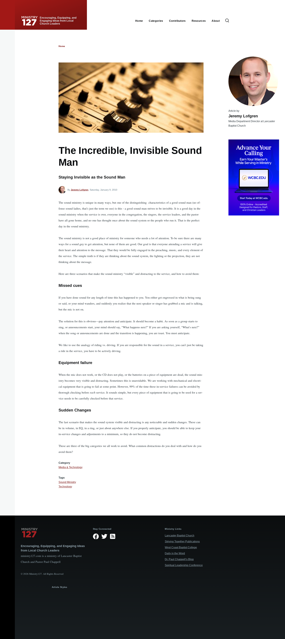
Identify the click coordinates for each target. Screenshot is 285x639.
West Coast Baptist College (181, 547)
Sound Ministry (67, 482)
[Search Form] (227, 21)
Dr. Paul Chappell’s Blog (179, 559)
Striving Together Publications (182, 541)
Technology (65, 486)
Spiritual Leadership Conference (184, 565)
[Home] (54, 532)
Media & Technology (70, 467)
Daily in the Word (175, 553)
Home (62, 46)
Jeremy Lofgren (79, 189)
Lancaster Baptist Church (179, 535)
